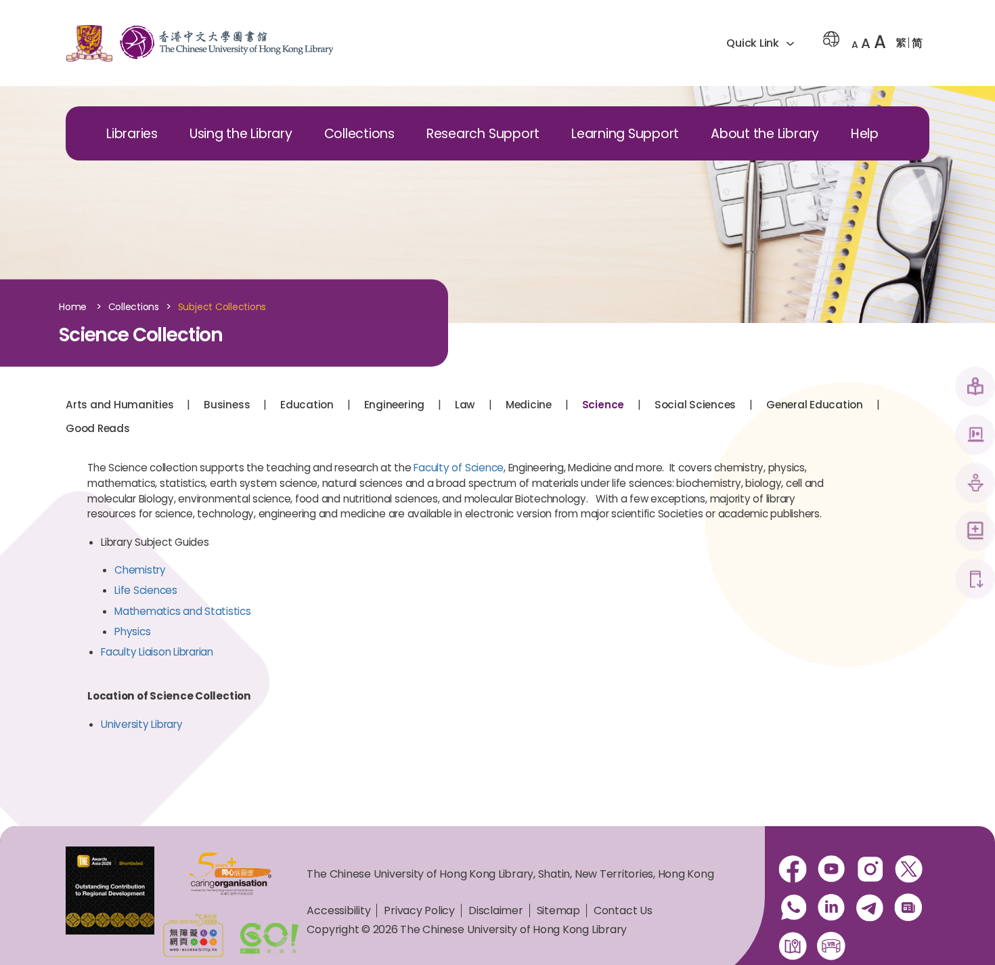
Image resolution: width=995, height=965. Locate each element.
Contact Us (623, 910)
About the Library (765, 134)
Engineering (394, 405)
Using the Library (241, 134)
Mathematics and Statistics (182, 611)
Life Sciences (145, 590)
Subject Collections (222, 307)
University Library (142, 724)
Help (865, 134)
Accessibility (338, 910)
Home (73, 307)
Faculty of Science (459, 467)
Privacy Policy (419, 910)
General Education (814, 405)
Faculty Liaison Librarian (157, 652)
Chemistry (140, 570)
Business (227, 405)
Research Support (482, 134)
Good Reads (98, 428)
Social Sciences (695, 405)
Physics (132, 631)
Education (307, 405)
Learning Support (625, 134)
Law (465, 405)
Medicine (529, 405)
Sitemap (558, 910)
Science (603, 405)
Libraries (132, 134)
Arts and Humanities (119, 405)
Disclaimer (495, 910)
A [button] (855, 44)
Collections (359, 134)
